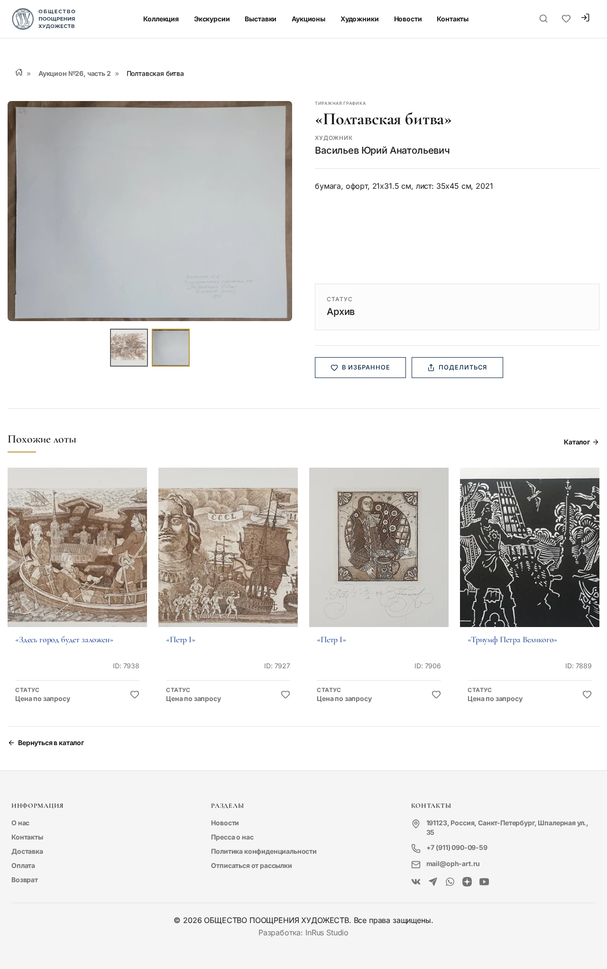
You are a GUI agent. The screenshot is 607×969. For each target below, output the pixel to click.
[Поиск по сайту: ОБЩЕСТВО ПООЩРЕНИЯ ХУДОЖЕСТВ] (543, 19)
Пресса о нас (232, 837)
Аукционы (308, 18)
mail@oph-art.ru (453, 863)
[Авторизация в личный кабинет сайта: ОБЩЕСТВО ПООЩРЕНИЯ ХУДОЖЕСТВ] (585, 19)
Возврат (24, 880)
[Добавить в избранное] (134, 695)
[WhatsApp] (450, 882)
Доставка (27, 851)
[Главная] (19, 72)
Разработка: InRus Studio (303, 932)
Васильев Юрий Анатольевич (382, 150)
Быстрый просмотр (77, 560)
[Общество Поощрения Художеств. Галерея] (416, 882)
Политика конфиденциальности (264, 851)
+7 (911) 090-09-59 (456, 847)
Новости (408, 18)
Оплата (23, 865)
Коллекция (161, 18)
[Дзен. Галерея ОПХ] (467, 882)
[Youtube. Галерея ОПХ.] (484, 882)
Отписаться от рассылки (251, 865)
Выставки (260, 18)
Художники (359, 18)
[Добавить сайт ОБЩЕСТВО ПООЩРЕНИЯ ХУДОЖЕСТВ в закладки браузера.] (566, 19)
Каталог (577, 442)
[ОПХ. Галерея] (433, 882)
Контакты (453, 18)
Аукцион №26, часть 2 (74, 73)
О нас (20, 823)
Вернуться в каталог (51, 742)
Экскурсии (212, 18)
